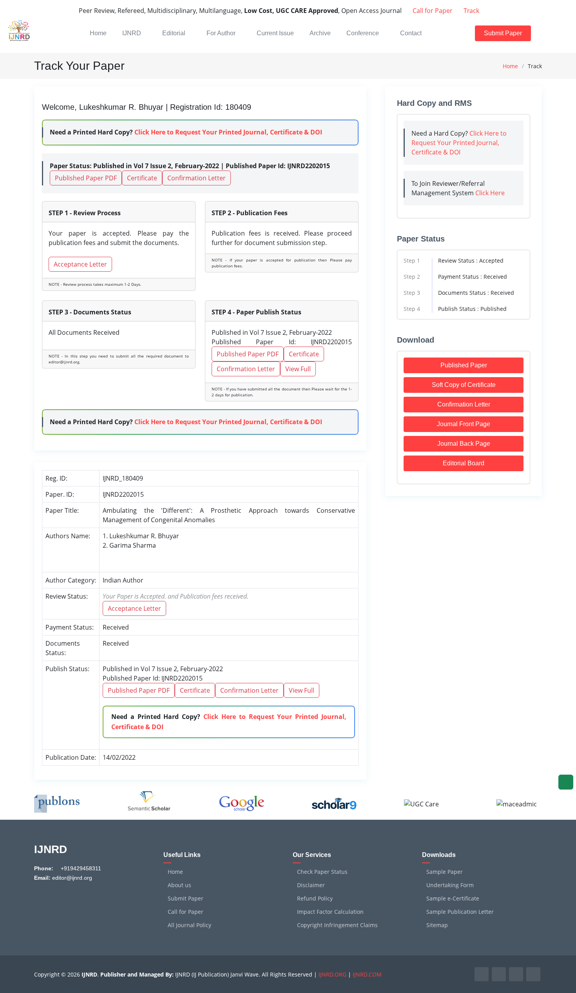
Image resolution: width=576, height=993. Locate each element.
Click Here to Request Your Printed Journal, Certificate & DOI (228, 132)
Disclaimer (311, 885)
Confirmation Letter (196, 178)
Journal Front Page (463, 424)
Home (510, 66)
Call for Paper (432, 10)
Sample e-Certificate (452, 898)
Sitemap (437, 925)
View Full (298, 369)
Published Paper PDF (86, 178)
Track (470, 10)
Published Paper (463, 365)
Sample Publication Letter (460, 912)
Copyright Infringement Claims (337, 925)
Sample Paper (444, 872)
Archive (320, 33)
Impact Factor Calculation (330, 912)
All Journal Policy (189, 925)
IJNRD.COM (367, 974)
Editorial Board (463, 463)
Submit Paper (503, 33)
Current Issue (275, 33)
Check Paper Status (322, 872)
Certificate (142, 178)
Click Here (490, 193)
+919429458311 (80, 868)
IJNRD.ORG (332, 974)
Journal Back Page (463, 443)
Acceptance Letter (80, 264)
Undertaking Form (450, 885)
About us (179, 885)
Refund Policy (315, 898)
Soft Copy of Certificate (464, 384)
